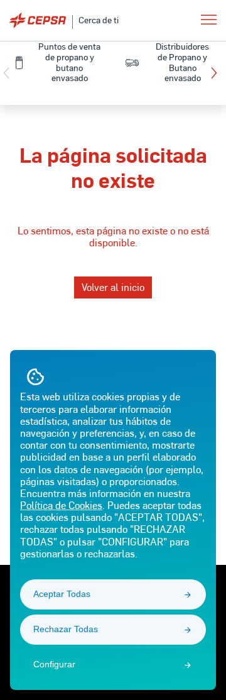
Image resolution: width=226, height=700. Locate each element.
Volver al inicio (113, 287)
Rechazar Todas (65, 629)
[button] (216, 73)
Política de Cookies (61, 505)
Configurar (54, 664)
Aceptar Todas (61, 594)
